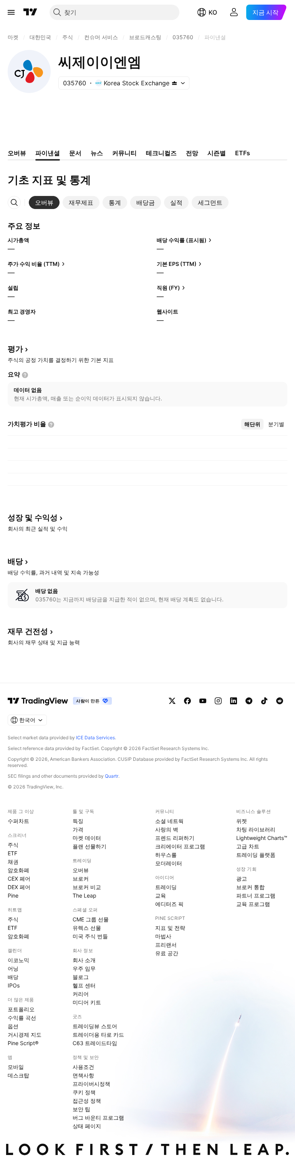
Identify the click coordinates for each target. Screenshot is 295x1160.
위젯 (241, 821)
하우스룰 (166, 854)
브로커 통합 (250, 887)
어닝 (13, 968)
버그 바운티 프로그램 (98, 1117)
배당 (13, 977)
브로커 (81, 878)
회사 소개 (84, 960)
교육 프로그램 (253, 904)
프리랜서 (166, 944)
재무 (28, 631)
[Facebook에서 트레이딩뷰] (187, 700)
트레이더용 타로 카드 (98, 1034)
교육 (160, 895)
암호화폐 (18, 870)
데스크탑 (18, 1075)
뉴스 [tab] (97, 153)
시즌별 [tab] (216, 153)
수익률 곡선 (22, 1017)
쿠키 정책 (84, 1092)
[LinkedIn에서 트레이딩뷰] (233, 700)
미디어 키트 (87, 1002)
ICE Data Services (95, 737)
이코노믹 (18, 960)
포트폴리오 (21, 1009)
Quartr (111, 776)
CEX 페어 (19, 878)
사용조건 (83, 1067)
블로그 (81, 977)
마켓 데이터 (87, 838)
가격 (78, 829)
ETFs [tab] (242, 153)
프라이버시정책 (91, 1083)
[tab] (44, 202)
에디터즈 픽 (169, 904)
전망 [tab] (192, 153)
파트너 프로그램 (255, 895)
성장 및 (33, 517)
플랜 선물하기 (89, 846)
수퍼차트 (18, 821)
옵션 (13, 1026)
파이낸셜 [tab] (47, 153)
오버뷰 (81, 870)
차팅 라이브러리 (255, 829)
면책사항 (83, 1075)
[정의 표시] (25, 375)
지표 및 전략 (170, 927)
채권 (13, 861)
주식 (13, 844)
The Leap (84, 895)
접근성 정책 (87, 1100)
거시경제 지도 (24, 1034)
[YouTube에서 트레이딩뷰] (202, 700)
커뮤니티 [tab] (124, 153)
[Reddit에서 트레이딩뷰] (279, 700)
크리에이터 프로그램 (180, 846)
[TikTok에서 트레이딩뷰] (264, 700)
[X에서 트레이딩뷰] (172, 700)
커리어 (81, 994)
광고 (241, 878)
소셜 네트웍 (169, 821)
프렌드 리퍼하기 (174, 838)
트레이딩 (166, 887)
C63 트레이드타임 (95, 1043)
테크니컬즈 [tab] (161, 153)
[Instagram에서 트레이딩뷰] (218, 700)
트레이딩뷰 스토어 (95, 1026)
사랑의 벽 (166, 829)
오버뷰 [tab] (17, 153)
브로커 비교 (87, 887)
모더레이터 (168, 863)
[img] (174, 83)
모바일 (16, 1067)
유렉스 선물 (87, 927)
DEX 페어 (19, 887)
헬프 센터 (84, 985)
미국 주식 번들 (90, 936)
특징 (78, 821)
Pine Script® (23, 1043)
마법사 (163, 936)
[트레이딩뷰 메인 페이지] (30, 12)
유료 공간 (166, 953)
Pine (13, 895)
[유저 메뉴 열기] (234, 12)
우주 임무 (84, 968)
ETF (12, 853)
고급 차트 (247, 846)
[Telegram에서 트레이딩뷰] (249, 700)
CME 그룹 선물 (91, 919)
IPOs (14, 985)
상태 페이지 (87, 1126)
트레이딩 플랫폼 (255, 854)
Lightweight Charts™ (261, 838)
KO (213, 12)
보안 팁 (81, 1109)
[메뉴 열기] (11, 12)
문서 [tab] (75, 153)
